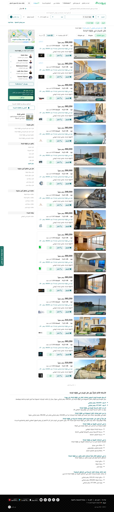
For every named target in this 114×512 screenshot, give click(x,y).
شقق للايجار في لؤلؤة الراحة (26, 135)
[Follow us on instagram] (45, 499)
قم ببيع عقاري (76, 3)
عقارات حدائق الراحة (29, 198)
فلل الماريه (31, 147)
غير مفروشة (81, 35)
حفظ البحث (10, 22)
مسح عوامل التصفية (20, 22)
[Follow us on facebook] (57, 499)
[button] (101, 17)
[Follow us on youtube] (41, 499)
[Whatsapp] (51, 55)
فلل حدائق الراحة (29, 176)
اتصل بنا (90, 500)
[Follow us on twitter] (53, 499)
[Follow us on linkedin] (49, 499)
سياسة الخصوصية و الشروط (78, 500)
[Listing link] (71, 49)
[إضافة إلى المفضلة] (76, 56)
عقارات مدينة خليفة (29, 195)
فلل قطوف (31, 157)
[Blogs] (36, 3)
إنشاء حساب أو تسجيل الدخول (17, 3)
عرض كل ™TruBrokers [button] (21, 84)
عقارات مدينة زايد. (29, 204)
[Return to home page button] (100, 3)
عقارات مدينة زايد (29, 201)
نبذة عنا (104, 500)
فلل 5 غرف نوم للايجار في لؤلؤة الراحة (24, 132)
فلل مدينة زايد (30, 179)
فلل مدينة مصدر (30, 186)
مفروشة (90, 35)
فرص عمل (97, 500)
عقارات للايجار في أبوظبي (27, 217)
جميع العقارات (100, 35)
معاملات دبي (57, 3)
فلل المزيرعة (31, 151)
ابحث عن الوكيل (85, 3)
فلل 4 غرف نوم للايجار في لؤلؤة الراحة (24, 129)
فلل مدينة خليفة (30, 172)
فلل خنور (32, 161)
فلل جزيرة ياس (30, 182)
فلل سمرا (31, 154)
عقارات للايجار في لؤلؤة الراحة (26, 138)
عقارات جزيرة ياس (29, 208)
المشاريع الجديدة (46, 3)
